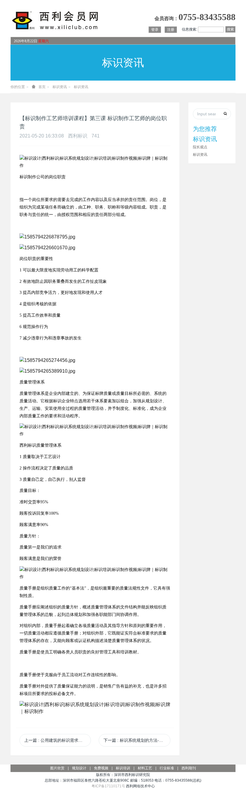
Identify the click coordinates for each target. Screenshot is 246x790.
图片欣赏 (57, 768)
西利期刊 (189, 768)
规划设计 (79, 768)
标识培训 (123, 768)
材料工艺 (145, 768)
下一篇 (137, 740)
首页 (42, 87)
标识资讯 (59, 87)
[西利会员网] (55, 20)
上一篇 (57, 740)
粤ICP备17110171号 (108, 786)
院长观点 (200, 147)
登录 (154, 30)
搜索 (230, 29)
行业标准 (167, 768)
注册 (170, 30)
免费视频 (101, 768)
